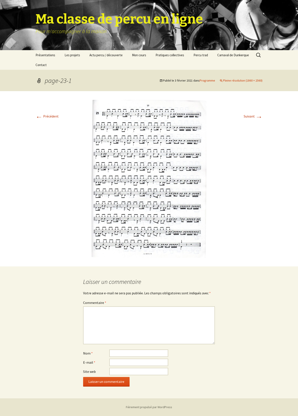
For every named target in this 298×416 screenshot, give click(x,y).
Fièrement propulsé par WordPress (149, 407)
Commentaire (94, 302)
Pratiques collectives (170, 55)
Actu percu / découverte (106, 55)
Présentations (45, 55)
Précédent (47, 116)
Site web (89, 371)
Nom (88, 353)
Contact (41, 65)
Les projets (72, 55)
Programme (207, 80)
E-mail (89, 362)
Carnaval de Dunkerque (233, 55)
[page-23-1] (149, 178)
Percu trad (201, 55)
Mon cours (139, 55)
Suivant (253, 116)
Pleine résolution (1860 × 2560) (242, 80)
